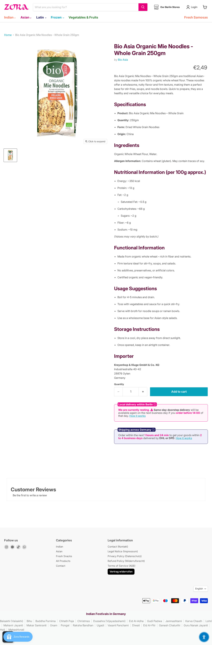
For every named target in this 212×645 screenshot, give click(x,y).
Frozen (56, 17)
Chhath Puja (66, 621)
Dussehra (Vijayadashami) (109, 621)
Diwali (136, 625)
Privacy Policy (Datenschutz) (125, 556)
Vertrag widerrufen (121, 571)
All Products (63, 561)
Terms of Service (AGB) (121, 565)
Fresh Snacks (64, 556)
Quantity (119, 384)
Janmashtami (173, 621)
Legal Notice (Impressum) (123, 551)
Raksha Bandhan (83, 625)
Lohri (209, 621)
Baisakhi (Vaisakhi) (11, 621)
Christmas (83, 621)
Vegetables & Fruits (83, 17)
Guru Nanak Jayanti (196, 625)
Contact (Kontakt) (118, 546)
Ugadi (100, 625)
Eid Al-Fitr (149, 625)
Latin (40, 17)
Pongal (65, 625)
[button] (204, 637)
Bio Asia (123, 59)
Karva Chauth (193, 621)
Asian (25, 17)
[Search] (142, 7)
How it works (137, 415)
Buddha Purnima (45, 621)
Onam (53, 625)
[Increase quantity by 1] (143, 391)
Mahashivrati (16, 629)
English (199, 588)
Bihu (29, 621)
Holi (2, 629)
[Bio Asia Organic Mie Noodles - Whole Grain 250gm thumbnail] (10, 155)
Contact (60, 565)
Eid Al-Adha (136, 621)
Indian (9, 17)
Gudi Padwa (154, 621)
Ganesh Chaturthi (169, 625)
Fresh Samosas (196, 17)
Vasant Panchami (118, 625)
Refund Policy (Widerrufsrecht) (126, 561)
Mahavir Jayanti (13, 625)
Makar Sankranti (36, 625)
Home (8, 34)
